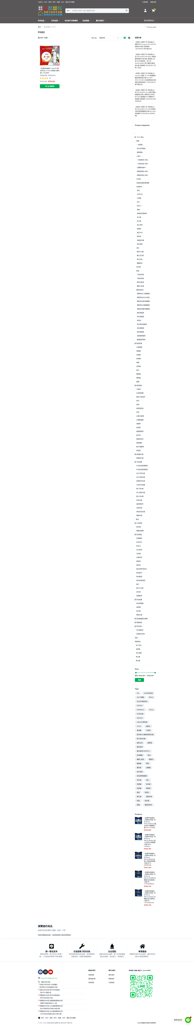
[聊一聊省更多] (51, 946)
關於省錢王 (100, 20)
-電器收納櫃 (139, 530)
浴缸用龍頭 (140, 316)
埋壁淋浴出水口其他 (143, 297)
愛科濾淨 (140, 747)
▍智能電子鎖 (139, 454)
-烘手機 (138, 267)
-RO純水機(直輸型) (142, 469)
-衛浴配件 (139, 573)
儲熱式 (148, 726)
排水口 (139, 206)
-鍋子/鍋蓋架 (140, 446)
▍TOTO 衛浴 (139, 137)
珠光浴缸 (140, 259)
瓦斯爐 (139, 788)
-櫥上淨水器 (139, 496)
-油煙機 (138, 351)
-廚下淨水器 (139, 488)
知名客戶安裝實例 (71, 20)
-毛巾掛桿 (139, 550)
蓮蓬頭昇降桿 (141, 339)
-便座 (137, 141)
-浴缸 (137, 248)
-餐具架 (138, 450)
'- (135, 133)
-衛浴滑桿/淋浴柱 (141, 569)
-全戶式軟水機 (140, 477)
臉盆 (138, 792)
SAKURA (140, 718)
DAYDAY (139, 705)
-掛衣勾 (138, 546)
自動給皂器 (140, 240)
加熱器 (138, 649)
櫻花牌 (139, 767)
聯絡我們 (111, 978)
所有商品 (41, 20)
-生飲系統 (139, 508)
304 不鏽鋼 (140, 697)
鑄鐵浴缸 (140, 263)
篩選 (139, 680)
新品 (137, 519)
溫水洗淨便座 (141, 148)
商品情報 (86, 20)
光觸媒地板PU (141, 167)
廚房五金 (140, 743)
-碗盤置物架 (139, 431)
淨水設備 (139, 653)
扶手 (138, 202)
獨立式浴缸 (140, 255)
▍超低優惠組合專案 (141, 618)
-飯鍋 (137, 381)
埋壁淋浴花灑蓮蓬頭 (143, 305)
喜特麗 (139, 730)
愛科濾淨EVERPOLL (143, 751)
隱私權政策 (91, 978)
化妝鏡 (139, 198)
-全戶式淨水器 (140, 473)
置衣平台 (140, 232)
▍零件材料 (138, 626)
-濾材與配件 (139, 504)
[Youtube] (50, 971)
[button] (56, 2)
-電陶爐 (138, 378)
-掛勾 (137, 400)
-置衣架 (138, 565)
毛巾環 (139, 221)
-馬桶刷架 (139, 596)
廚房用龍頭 (140, 313)
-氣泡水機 (139, 500)
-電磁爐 (138, 374)
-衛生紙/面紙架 (140, 580)
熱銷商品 (138, 641)
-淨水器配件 (139, 630)
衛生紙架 (140, 244)
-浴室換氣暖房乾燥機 (142, 183)
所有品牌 (54, 20)
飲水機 (147, 800)
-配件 (137, 370)
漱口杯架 (140, 225)
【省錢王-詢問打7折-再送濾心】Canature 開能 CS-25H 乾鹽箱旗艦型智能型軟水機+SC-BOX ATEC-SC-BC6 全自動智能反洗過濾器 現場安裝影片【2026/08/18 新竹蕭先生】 (145, 79)
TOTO (139, 726)
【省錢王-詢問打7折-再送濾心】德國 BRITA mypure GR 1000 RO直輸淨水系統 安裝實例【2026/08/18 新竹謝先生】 (145, 45)
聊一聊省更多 (51, 951)
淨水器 (139, 780)
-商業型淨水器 (140, 481)
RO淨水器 (140, 714)
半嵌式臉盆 (140, 278)
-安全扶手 (139, 542)
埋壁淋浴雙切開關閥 (143, 309)
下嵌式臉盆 (140, 274)
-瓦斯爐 (138, 366)
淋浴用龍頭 (140, 328)
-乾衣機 (138, 527)
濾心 (147, 780)
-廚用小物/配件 (140, 397)
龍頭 (138, 805)
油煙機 (148, 767)
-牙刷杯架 (139, 557)
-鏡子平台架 (139, 588)
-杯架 (137, 412)
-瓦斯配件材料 (140, 634)
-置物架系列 (139, 439)
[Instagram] (45, 971)
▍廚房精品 (138, 385)
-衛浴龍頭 (139, 576)
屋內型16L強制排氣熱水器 (145, 734)
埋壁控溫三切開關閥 (143, 293)
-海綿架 (138, 423)
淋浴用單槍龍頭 (142, 776)
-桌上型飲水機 (140, 492)
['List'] (129, 38)
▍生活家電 (138, 523)
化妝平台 (140, 194)
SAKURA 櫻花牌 (142, 722)
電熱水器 (149, 796)
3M (138, 693)
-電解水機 (139, 515)
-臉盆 (137, 271)
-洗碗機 (138, 355)
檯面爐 (139, 763)
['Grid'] (124, 38)
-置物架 (138, 561)
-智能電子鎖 (139, 458)
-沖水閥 (138, 179)
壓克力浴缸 (140, 251)
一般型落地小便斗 (142, 163)
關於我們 (111, 975)
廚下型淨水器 (141, 738)
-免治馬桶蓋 (139, 603)
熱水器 (138, 657)
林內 (149, 755)
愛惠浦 (150, 743)
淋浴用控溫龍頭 (142, 324)
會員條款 (91, 975)
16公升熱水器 (148, 693)
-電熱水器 (139, 615)
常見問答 (91, 982)
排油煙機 (140, 755)
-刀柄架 (138, 389)
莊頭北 (147, 792)
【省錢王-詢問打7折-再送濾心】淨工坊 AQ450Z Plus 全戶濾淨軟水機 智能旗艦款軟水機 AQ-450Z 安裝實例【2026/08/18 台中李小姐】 (145, 111)
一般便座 (140, 144)
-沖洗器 (138, 553)
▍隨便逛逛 (138, 622)
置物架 (148, 788)
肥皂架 (139, 236)
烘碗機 (139, 784)
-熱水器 (138, 611)
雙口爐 (139, 796)
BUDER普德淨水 (142, 701)
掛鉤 (138, 209)
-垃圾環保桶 (139, 393)
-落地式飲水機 (140, 511)
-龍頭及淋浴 (139, 290)
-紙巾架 (138, 435)
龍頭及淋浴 (148, 805)
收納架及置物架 (142, 213)
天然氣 (148, 730)
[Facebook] (40, 971)
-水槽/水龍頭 (140, 416)
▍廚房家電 (138, 343)
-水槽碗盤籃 (139, 420)
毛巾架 (139, 217)
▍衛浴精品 (138, 534)
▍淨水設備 (138, 462)
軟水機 (138, 660)
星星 (136, 637)
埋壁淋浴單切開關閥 (143, 301)
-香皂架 (138, 592)
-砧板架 (138, 427)
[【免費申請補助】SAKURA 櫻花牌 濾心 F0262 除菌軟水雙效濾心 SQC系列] (50, 55)
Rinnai (151, 710)
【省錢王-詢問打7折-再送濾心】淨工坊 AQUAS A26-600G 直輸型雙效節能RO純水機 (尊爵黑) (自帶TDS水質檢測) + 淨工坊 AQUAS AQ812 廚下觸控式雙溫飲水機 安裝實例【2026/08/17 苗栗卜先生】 (145, 61)
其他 (138, 190)
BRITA (151, 697)
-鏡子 (137, 584)
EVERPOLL (140, 710)
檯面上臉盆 (140, 286)
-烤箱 (137, 362)
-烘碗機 (138, 358)
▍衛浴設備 (138, 599)
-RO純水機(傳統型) (142, 465)
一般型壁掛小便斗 (142, 160)
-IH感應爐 (139, 347)
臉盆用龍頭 (140, 332)
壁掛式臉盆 (140, 282)
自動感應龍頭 (141, 336)
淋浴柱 (139, 320)
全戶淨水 (139, 645)
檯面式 (151, 759)
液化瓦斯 (140, 772)
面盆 (138, 800)
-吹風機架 (139, 538)
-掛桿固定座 (139, 408)
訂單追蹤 (111, 982)
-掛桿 (137, 404)
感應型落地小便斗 (142, 175)
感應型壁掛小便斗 (142, 171)
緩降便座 (140, 152)
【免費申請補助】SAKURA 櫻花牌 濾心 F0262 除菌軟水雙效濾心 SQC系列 (49, 71)
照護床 (139, 229)
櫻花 (147, 763)
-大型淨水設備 (140, 485)
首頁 (39, 27)
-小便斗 (138, 156)
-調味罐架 (139, 443)
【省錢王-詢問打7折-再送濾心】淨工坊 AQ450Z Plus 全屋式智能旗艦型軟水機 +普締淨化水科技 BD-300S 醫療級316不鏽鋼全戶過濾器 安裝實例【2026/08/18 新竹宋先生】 (145, 95)
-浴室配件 (139, 186)
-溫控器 (138, 607)
